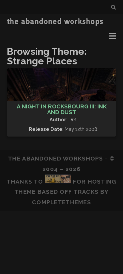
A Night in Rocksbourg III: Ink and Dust (62, 109)
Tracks (86, 191)
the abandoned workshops (55, 21)
